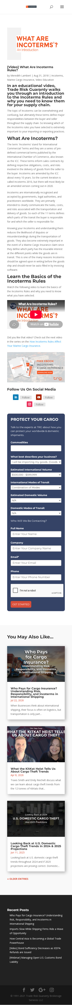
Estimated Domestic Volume (29, 495)
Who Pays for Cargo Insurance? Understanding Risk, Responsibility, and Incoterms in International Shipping (34, 692)
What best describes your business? (34, 456)
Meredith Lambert (20, 75)
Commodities (19, 442)
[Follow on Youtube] (39, 397)
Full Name (17, 528)
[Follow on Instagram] (29, 404)
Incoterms (57, 75)
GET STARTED (21, 604)
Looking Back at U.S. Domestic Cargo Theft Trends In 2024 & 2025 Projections (36, 846)
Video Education (45, 79)
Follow (26, 397)
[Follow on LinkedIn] (16, 397)
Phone (15, 571)
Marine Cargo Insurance (20, 79)
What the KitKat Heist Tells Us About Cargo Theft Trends (33, 770)
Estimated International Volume (31, 469)
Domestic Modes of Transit (28, 508)
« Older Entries (17, 878)
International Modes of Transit (30, 482)
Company (17, 542)
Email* (15, 557)
